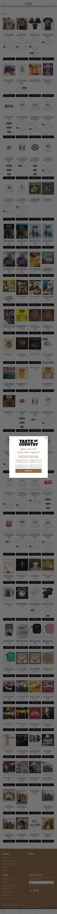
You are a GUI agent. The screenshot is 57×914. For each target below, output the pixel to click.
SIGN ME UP (28, 470)
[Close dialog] (46, 438)
